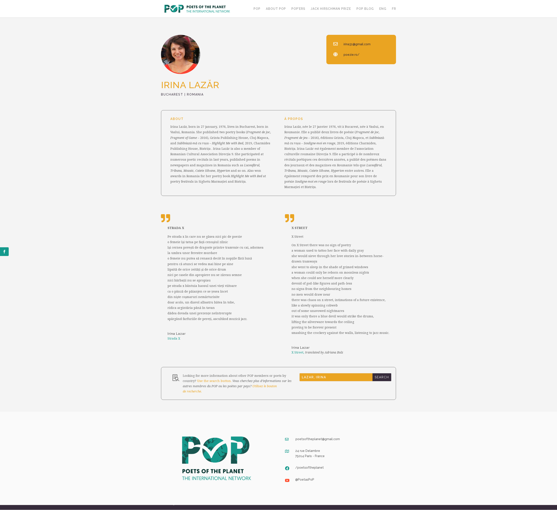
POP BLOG (365, 8)
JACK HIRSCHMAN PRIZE (331, 8)
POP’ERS (298, 8)
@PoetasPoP (304, 479)
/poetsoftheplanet (309, 467)
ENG (382, 8)
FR (394, 8)
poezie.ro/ (351, 54)
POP (256, 8)
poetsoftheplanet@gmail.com (317, 439)
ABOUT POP (276, 8)
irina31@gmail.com (357, 44)
